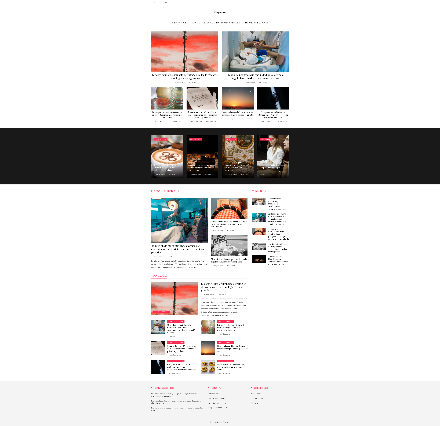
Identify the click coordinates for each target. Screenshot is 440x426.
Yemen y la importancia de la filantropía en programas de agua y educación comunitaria (229, 224)
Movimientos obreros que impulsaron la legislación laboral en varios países (229, 260)
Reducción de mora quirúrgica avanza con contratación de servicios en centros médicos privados (177, 249)
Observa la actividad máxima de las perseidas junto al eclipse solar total (237, 113)
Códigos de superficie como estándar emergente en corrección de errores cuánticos (272, 115)
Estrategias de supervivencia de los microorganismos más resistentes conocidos (167, 115)
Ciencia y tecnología (161, 311)
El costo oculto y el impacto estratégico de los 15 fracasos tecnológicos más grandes (185, 76)
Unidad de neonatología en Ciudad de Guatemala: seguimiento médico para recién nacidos (255, 76)
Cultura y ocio (160, 139)
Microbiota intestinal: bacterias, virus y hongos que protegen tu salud (231, 367)
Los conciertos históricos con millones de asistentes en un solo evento (278, 260)
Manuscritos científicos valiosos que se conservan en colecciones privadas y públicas (202, 115)
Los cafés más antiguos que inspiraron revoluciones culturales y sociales (277, 204)
